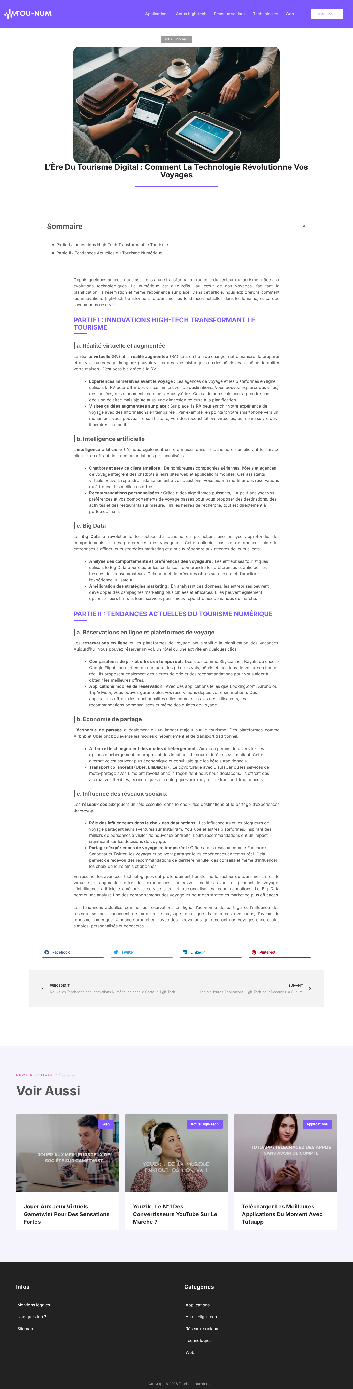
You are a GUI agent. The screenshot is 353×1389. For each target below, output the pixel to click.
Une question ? (31, 1316)
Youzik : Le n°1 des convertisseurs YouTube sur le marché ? (175, 1214)
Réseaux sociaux (229, 13)
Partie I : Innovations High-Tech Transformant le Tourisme (112, 244)
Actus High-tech (191, 13)
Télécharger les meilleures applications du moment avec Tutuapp (282, 1214)
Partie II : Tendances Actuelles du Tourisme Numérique (109, 252)
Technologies (265, 13)
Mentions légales (33, 1304)
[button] (304, 226)
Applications (156, 13)
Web (290, 13)
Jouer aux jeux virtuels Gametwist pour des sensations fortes (67, 1214)
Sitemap (25, 1328)
